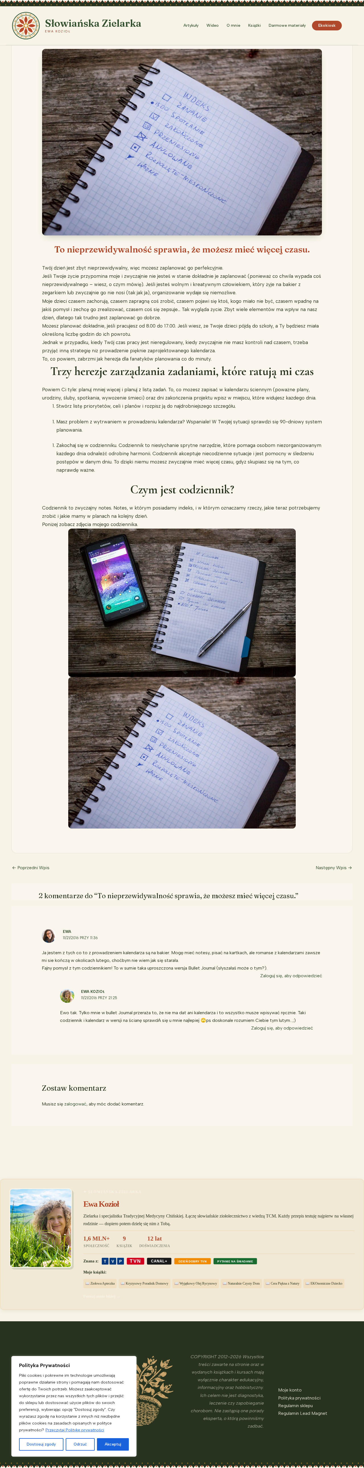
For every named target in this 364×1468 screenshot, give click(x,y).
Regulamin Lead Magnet (302, 1413)
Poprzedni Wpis (30, 867)
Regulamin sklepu (295, 1405)
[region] (73, 1406)
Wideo (212, 25)
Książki (254, 25)
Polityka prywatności (299, 1398)
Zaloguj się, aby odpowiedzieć (291, 975)
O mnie (233, 25)
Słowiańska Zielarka (93, 23)
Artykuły (190, 25)
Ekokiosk (327, 25)
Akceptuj (113, 1444)
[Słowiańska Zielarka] (25, 25)
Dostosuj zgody (41, 1444)
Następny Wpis (334, 867)
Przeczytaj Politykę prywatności (75, 1430)
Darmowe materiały (287, 25)
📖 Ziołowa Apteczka (100, 1283)
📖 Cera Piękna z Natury (282, 1283)
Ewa (67, 931)
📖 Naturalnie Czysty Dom (241, 1283)
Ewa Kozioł (93, 991)
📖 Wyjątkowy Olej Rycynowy (195, 1283)
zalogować (75, 1104)
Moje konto (290, 1390)
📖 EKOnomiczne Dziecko (323, 1283)
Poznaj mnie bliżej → (102, 1296)
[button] (350, 25)
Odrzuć (80, 1444)
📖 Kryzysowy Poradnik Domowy (144, 1283)
